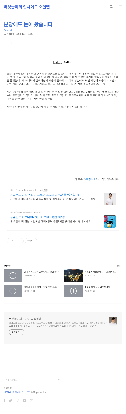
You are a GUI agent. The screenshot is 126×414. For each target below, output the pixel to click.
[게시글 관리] (20, 240)
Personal (8, 30)
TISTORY (8, 388)
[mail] (31, 401)
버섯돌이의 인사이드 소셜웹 (27, 7)
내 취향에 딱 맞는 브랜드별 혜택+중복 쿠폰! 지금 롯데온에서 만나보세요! (50, 221)
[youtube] (24, 401)
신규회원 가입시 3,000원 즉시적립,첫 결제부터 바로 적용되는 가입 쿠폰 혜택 (53, 198)
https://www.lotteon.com (22, 212)
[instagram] (17, 401)
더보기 (119, 265)
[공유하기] (16, 240)
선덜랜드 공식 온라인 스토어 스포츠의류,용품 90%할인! (44, 194)
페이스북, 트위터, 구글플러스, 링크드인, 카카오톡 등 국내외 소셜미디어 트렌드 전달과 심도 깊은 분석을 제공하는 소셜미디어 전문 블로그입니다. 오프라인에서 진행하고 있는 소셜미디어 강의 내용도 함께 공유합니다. (58, 324)
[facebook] (4, 401)
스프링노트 (89, 179)
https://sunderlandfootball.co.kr (26, 190)
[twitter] (10, 401)
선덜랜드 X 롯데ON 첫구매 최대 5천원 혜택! (37, 217)
